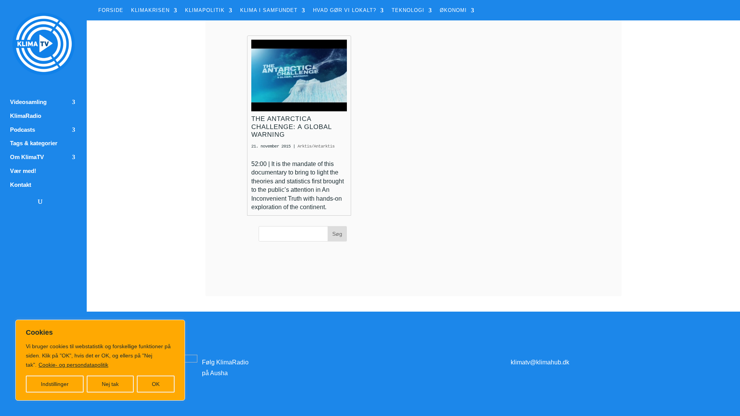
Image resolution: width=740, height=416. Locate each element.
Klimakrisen (150, 10)
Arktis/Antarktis (316, 146)
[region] (100, 360)
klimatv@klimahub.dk (540, 362)
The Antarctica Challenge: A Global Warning (291, 126)
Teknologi (408, 10)
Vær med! (23, 171)
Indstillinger (55, 384)
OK (156, 384)
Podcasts (22, 130)
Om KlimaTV (27, 157)
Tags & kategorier (33, 143)
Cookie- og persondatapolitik (73, 365)
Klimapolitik (205, 10)
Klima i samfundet (269, 10)
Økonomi (453, 10)
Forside (110, 10)
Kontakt (20, 185)
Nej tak (110, 384)
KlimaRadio (25, 116)
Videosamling (28, 102)
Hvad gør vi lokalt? (344, 10)
